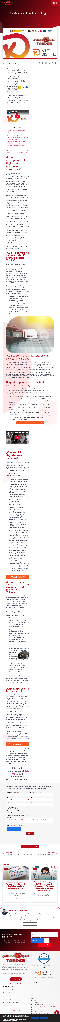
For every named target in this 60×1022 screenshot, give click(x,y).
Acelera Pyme (13, 622)
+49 (21, 809)
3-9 (12, 809)
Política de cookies (11, 1019)
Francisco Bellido (18, 910)
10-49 (16, 809)
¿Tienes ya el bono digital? (13, 811)
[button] (39, 63)
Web (31, 802)
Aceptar (35, 1018)
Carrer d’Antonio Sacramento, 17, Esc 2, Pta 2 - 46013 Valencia (44, 1007)
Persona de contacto (35, 792)
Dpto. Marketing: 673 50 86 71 (39, 1011)
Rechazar (44, 1018)
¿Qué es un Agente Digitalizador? (17, 152)
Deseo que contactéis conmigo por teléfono (18, 815)
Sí (8, 812)
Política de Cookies (16, 1012)
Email (8, 802)
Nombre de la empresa (12, 792)
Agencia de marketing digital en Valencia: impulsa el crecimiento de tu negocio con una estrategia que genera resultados (44, 886)
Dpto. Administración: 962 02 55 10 (40, 1009)
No (11, 812)
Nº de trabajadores (11, 807)
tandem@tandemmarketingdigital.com (41, 1013)
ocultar (19, 127)
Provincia (9, 797)
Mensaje (9, 817)
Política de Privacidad (18, 825)
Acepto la (15, 825)
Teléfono (32, 797)
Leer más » (16, 898)
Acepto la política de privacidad (39, 937)
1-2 (9, 809)
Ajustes (53, 1018)
